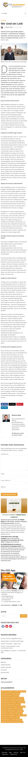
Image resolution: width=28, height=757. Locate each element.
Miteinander (11, 711)
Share (5, 404)
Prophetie (18, 713)
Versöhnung (5, 719)
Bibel (2, 662)
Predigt (11, 713)
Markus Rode (9, 27)
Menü (5, 13)
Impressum (5, 754)
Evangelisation (6, 698)
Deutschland (15, 693)
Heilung (13, 702)
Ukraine (4, 717)
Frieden (14, 698)
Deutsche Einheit (6, 693)
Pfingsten (4, 713)
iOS (21, 605)
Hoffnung (21, 702)
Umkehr (11, 717)
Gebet (20, 698)
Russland (4, 715)
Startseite (4, 752)
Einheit (16, 695)
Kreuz (10, 706)
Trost (18, 715)
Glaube (12, 700)
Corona (23, 691)
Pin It (20, 404)
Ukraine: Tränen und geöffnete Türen (11, 638)
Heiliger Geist (4, 667)
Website (3, 487)
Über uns (22, 752)
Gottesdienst (20, 700)
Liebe (4, 708)
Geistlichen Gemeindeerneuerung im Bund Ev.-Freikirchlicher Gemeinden (11, 555)
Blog (10, 752)
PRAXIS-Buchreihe (8, 544)
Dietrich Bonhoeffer (7, 695)
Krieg (16, 706)
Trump (24, 715)
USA (17, 717)
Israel (4, 704)
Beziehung (10, 691)
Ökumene (3, 20)
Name (3, 473)
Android (14, 605)
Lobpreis (10, 708)
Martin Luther (18, 708)
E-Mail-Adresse (6, 480)
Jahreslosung (11, 704)
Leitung (22, 706)
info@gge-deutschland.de (11, 542)
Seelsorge (12, 715)
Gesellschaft (4, 665)
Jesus (18, 704)
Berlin (4, 691)
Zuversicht (11, 721)
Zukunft (4, 721)
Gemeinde (5, 700)
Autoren (16, 752)
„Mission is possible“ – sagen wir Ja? (11, 643)
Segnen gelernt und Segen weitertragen (12, 641)
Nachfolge (20, 711)
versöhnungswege (16, 719)
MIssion (4, 711)
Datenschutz (13, 754)
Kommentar (5, 454)
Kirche (2, 670)
